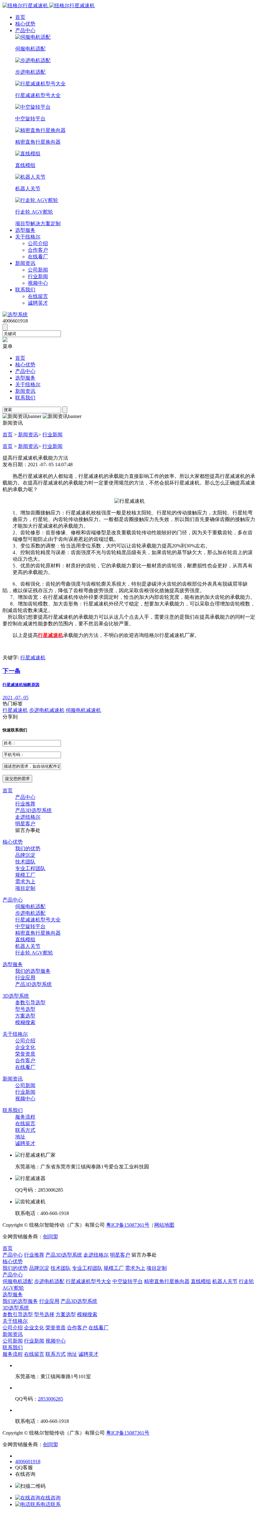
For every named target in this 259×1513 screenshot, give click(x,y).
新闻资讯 (25, 263)
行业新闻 (38, 276)
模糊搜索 (25, 1022)
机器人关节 (27, 946)
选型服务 (25, 230)
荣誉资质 (25, 1054)
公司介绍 (38, 243)
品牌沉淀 (25, 855)
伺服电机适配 (30, 906)
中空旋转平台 (30, 926)
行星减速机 (32, 657)
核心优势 (25, 23)
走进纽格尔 (27, 817)
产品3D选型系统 (33, 810)
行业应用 (25, 977)
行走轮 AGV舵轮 (34, 952)
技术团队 (25, 861)
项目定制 (25, 888)
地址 (20, 1136)
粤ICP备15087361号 (127, 1225)
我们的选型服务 (33, 971)
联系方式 (25, 1130)
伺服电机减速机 (83, 710)
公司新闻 (38, 269)
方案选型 (25, 1015)
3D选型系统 (16, 996)
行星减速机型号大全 (38, 919)
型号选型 (25, 1009)
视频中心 (38, 283)
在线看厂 (38, 256)
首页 (20, 17)
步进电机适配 (30, 913)
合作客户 (38, 250)
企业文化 (25, 1047)
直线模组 (25, 939)
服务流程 (25, 1117)
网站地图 (164, 1225)
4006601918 (27, 1461)
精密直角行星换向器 (38, 933)
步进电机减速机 (46, 710)
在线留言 (38, 296)
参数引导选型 (30, 1002)
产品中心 (25, 30)
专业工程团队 (30, 868)
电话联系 (50, 1504)
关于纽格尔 (27, 236)
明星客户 (25, 823)
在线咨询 (50, 1497)
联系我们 (25, 289)
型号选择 (44, 1314)
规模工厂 (25, 875)
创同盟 (50, 1236)
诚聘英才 (38, 303)
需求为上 (25, 881)
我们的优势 (27, 848)
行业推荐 (25, 803)
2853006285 (50, 1398)
